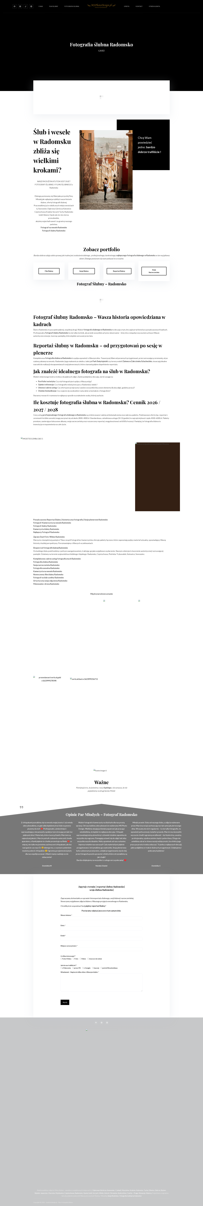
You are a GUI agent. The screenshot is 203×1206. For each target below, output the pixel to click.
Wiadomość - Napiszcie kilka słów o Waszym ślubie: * (80, 972)
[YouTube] (31, 6)
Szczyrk (96, 1193)
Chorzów (51, 1193)
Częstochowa (69, 1193)
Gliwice (151, 1190)
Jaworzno (44, 1193)
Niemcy (149, 1193)
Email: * (63, 936)
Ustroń (106, 1193)
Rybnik (37, 1193)
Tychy (146, 1190)
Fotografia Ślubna (71, 6)
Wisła (101, 1193)
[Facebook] (15, 6)
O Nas (40, 6)
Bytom (163, 1190)
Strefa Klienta (154, 6)
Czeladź (118, 1190)
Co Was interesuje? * (81, 957)
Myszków (125, 1190)
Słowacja (142, 1193)
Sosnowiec (111, 1190)
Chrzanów (113, 1193)
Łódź (90, 1193)
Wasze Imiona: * (66, 915)
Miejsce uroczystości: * (69, 946)
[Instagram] (20, 6)
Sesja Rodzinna (113, 1196)
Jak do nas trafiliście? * (89, 966)
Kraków (133, 1190)
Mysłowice (60, 1193)
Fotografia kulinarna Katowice (130, 1196)
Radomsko (79, 1193)
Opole (85, 1193)
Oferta (126, 6)
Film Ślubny (53, 6)
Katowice (139, 1190)
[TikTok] (26, 6)
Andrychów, (122, 1193)
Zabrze (157, 1190)
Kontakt (139, 6)
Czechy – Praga (132, 1193)
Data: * (63, 925)
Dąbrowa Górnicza (99, 1190)
